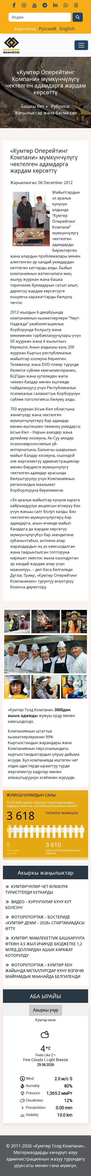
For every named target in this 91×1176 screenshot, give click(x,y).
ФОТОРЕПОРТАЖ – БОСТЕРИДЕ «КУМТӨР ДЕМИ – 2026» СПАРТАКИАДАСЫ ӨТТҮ (45, 922)
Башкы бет (33, 106)
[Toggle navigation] (81, 45)
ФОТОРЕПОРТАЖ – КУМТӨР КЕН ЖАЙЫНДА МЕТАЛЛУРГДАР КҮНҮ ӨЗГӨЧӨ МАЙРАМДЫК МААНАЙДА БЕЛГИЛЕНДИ (44, 970)
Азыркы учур (45, 1010)
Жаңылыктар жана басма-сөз (45, 113)
